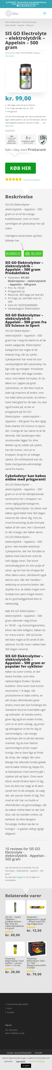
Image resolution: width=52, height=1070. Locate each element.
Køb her (20, 168)
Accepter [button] (26, 1065)
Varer (9, 1008)
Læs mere (20, 1061)
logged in (21, 877)
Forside (10, 1004)
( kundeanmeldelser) (31, 180)
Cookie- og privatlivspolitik (19, 1052)
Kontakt (10, 1012)
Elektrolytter (16, 22)
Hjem (7, 22)
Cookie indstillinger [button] (37, 1061)
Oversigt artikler (21, 1004)
